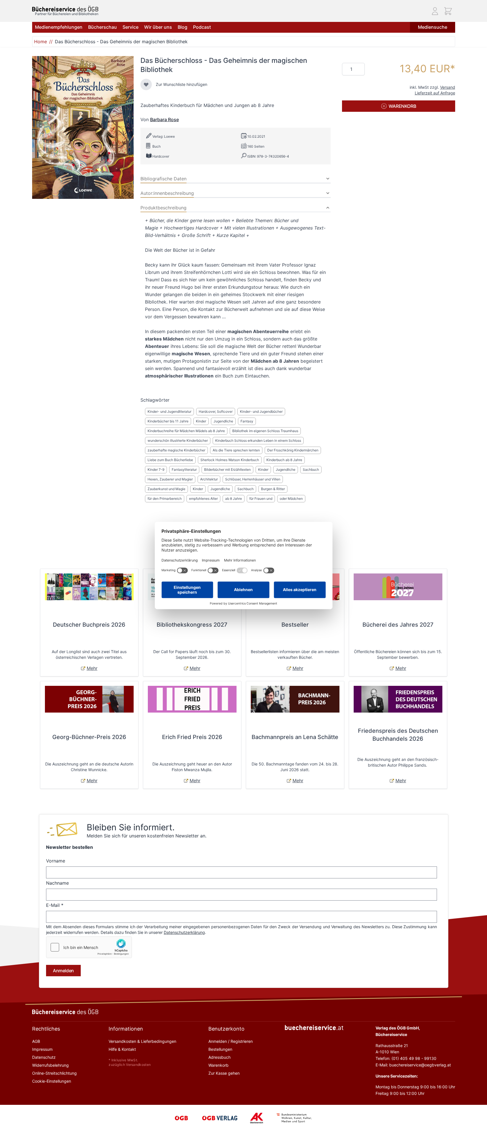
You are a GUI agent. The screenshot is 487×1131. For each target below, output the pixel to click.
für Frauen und (260, 498)
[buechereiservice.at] (314, 1027)
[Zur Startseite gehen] (65, 9)
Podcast (202, 27)
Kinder (201, 421)
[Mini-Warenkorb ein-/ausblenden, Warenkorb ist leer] (448, 11)
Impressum (42, 1049)
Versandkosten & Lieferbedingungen (142, 1041)
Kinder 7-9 (156, 469)
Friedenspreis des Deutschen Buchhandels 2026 (398, 734)
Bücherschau (102, 27)
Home (40, 41)
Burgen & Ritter (273, 489)
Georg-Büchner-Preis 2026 (89, 737)
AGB (36, 1041)
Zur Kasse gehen (224, 1073)
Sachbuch (311, 469)
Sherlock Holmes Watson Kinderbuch (229, 460)
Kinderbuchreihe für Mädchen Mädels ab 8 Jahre (186, 431)
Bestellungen (220, 1049)
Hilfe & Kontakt (122, 1049)
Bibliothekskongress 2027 (192, 624)
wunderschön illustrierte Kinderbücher (178, 440)
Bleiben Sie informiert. (131, 827)
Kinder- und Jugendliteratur (169, 411)
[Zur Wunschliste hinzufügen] (146, 84)
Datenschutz (44, 1057)
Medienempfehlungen (58, 27)
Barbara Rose (164, 119)
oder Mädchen (291, 498)
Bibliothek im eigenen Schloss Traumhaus (265, 431)
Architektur (209, 479)
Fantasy (247, 421)
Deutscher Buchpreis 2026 (89, 624)
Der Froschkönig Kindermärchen (292, 450)
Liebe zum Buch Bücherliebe (170, 460)
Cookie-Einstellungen (51, 1081)
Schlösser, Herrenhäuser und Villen (252, 479)
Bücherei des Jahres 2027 (398, 624)
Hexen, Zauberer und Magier (170, 479)
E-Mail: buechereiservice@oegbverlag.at (413, 1064)
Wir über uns (158, 27)
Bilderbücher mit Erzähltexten (227, 469)
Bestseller (295, 624)
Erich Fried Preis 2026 (192, 737)
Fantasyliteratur (184, 469)
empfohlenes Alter (203, 498)
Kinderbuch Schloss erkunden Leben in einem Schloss (258, 440)
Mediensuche (432, 27)
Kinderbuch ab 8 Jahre (284, 460)
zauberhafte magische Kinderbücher (176, 450)
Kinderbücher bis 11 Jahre (168, 421)
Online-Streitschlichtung (54, 1073)
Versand (447, 87)
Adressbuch (219, 1057)
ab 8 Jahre (233, 498)
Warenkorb (218, 1065)
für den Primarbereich (165, 498)
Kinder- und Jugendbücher (261, 411)
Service (130, 27)
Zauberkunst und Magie (166, 489)
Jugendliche (223, 421)
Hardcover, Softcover (216, 411)
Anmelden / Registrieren (230, 1041)
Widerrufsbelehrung (50, 1065)
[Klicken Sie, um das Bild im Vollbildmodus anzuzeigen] (83, 127)
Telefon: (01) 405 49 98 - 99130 (406, 1058)
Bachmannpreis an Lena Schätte (295, 737)
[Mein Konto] (435, 11)
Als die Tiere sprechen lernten (236, 450)
